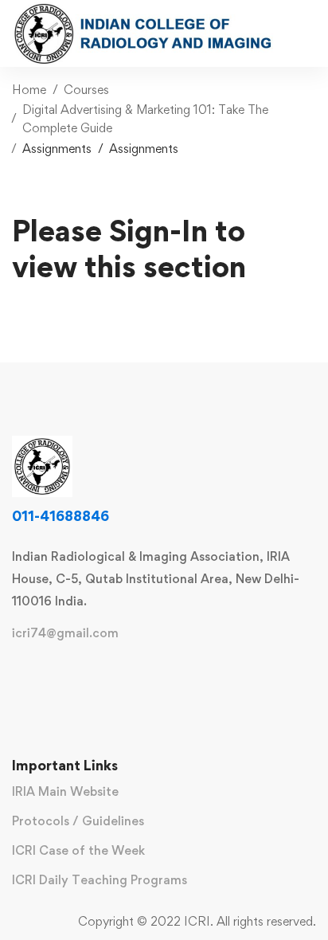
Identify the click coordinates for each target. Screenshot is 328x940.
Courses (86, 89)
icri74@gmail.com (65, 633)
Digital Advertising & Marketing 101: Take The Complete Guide (145, 118)
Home (29, 89)
